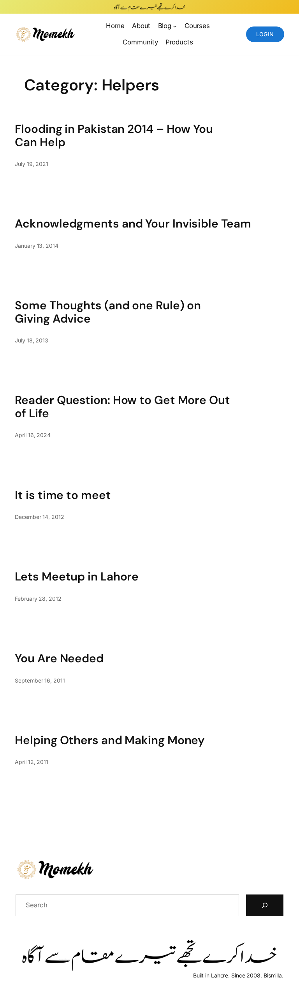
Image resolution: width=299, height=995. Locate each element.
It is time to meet (63, 495)
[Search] (264, 905)
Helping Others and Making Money (110, 740)
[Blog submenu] (175, 26)
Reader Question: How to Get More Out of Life (122, 406)
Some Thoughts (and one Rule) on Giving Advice (108, 312)
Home (115, 26)
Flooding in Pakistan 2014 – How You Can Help (114, 135)
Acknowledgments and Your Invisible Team (133, 223)
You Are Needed (59, 658)
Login (265, 34)
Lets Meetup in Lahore (77, 576)
